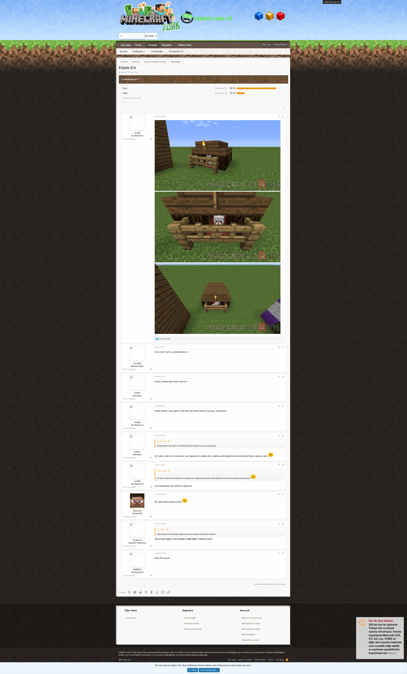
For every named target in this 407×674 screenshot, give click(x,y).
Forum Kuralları (190, 618)
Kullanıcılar (138, 51)
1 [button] (221, 93)
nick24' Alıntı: (162, 441)
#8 (283, 524)
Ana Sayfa (126, 45)
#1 (283, 116)
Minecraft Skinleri (248, 634)
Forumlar (152, 45)
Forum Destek (129, 655)
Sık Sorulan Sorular (191, 623)
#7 (283, 494)
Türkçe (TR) (126, 660)
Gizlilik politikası (260, 660)
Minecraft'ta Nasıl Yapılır (251, 629)
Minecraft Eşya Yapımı (250, 640)
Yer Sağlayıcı (180, 652)
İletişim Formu (150, 655)
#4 (283, 406)
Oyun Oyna (130, 618)
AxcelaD (137, 363)
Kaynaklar (167, 45)
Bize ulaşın (232, 660)
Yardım (271, 660)
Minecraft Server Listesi (251, 623)
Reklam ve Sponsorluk (193, 629)
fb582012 (137, 569)
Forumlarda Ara (176, 51)
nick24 (123, 72)
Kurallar (123, 51)
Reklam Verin (184, 45)
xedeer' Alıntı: (162, 471)
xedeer (137, 393)
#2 (283, 347)
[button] (144, 45)
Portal (138, 45)
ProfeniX (137, 540)
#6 (283, 465)
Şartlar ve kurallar (245, 660)
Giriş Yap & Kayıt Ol (332, 2)
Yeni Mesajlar (157, 51)
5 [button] (221, 88)
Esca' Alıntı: (161, 530)
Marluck (137, 511)
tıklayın (392, 653)
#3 (283, 376)
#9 (283, 553)
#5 (283, 435)
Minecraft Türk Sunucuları (252, 618)
